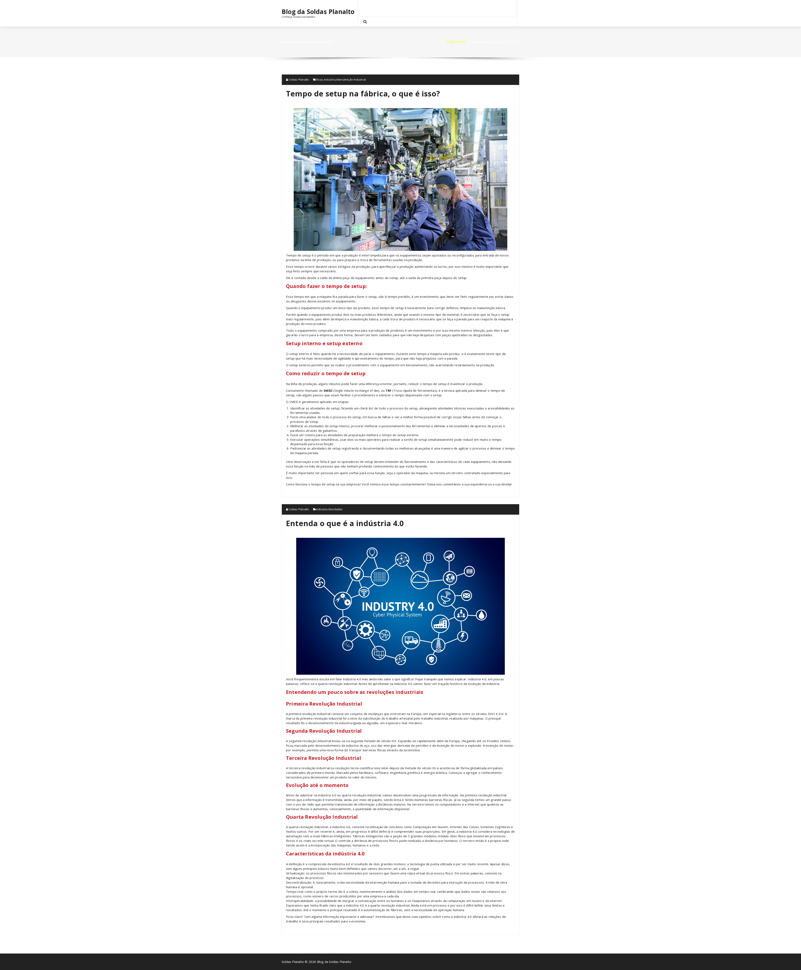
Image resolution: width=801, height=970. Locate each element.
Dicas (319, 79)
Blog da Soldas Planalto (318, 11)
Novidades (336, 509)
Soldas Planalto (298, 79)
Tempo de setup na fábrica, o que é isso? (363, 93)
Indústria (330, 79)
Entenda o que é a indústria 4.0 (345, 523)
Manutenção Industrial (351, 79)
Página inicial (456, 41)
